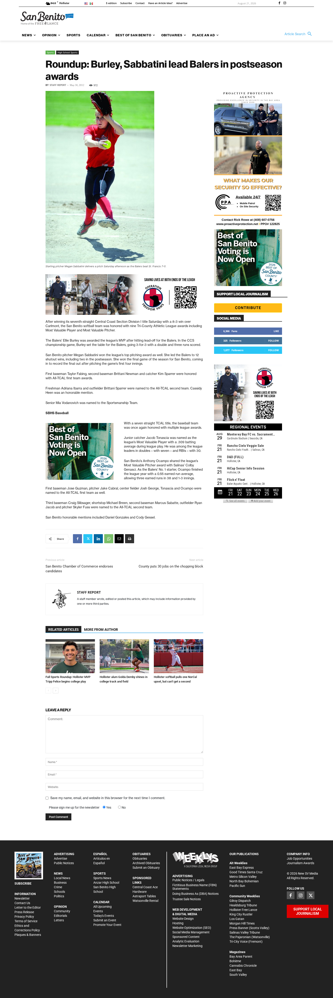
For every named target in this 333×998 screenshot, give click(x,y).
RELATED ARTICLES (63, 630)
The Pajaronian (240, 937)
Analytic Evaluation (185, 941)
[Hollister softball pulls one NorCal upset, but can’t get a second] (178, 656)
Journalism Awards (300, 863)
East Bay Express (241, 867)
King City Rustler (241, 914)
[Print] (129, 538)
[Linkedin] (98, 538)
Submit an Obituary (146, 867)
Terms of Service (25, 921)
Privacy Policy (24, 916)
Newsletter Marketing (187, 946)
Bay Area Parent (240, 956)
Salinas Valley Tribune (244, 932)
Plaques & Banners (27, 935)
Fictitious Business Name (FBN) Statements (194, 887)
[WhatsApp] (108, 538)
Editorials (60, 915)
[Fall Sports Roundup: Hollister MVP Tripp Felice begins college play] (70, 656)
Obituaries (140, 858)
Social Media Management (191, 932)
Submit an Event (104, 920)
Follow (273, 340)
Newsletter (22, 898)
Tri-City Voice (238, 941)
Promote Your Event (107, 925)
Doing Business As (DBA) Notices (195, 893)
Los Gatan (236, 919)
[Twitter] (87, 538)
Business (60, 882)
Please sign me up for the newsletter (74, 807)
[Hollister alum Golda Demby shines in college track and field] (124, 656)
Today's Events (103, 915)
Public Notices (64, 863)
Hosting (177, 923)
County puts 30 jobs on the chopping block (171, 566)
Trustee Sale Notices (186, 899)
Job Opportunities (299, 858)
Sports (50, 52)
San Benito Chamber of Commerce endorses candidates (79, 568)
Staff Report (58, 85)
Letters (59, 920)
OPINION (60, 906)
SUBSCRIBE (22, 883)
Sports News (102, 878)
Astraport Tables (144, 896)
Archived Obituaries (146, 863)
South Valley (238, 974)
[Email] (119, 538)
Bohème (235, 961)
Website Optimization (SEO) (191, 928)
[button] (299, 34)
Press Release (24, 912)
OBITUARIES (142, 854)
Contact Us (22, 903)
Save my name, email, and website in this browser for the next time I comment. (107, 798)
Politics (59, 896)
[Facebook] (279, 3)
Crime (58, 887)
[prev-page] (48, 690)
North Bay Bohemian (244, 881)
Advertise (60, 858)
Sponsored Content (186, 937)
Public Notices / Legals (188, 880)
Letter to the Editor (27, 907)
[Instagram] (284, 3)
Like (276, 331)
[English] (86, 3)
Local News (62, 878)
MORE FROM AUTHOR (101, 630)
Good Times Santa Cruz (246, 872)
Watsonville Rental (145, 901)
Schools (59, 891)
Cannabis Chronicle (243, 965)
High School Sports (67, 52)
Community (62, 911)
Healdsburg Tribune (243, 905)
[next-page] (55, 690)
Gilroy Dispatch (240, 901)
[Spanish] (92, 3)
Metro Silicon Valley (243, 876)
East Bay (235, 970)
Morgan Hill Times (242, 923)
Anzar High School (106, 882)
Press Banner (238, 928)
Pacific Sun (237, 886)
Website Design (183, 918)
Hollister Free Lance (243, 910)
